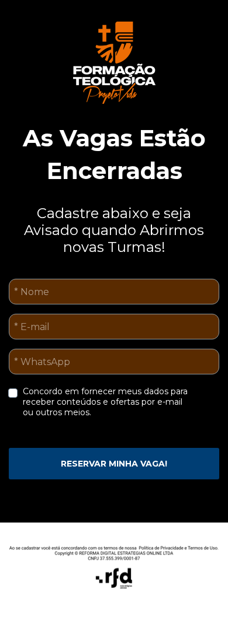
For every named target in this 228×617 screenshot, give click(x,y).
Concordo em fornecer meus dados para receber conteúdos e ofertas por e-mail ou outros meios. (106, 402)
